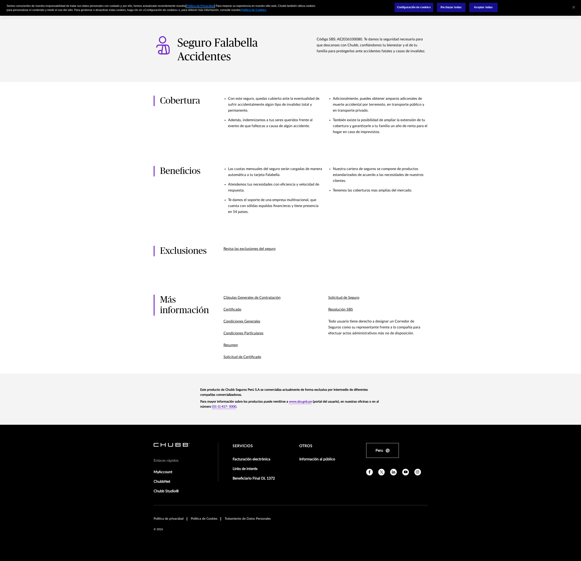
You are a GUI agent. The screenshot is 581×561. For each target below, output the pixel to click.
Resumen (230, 345)
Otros (306, 446)
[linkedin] (393, 472)
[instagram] (417, 472)
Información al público (317, 459)
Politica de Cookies (204, 518)
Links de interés (245, 469)
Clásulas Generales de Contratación (252, 297)
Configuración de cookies (414, 7)
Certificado (232, 309)
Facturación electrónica (251, 459)
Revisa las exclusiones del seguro (249, 249)
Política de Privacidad (200, 6)
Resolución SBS (340, 309)
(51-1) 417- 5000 (224, 406)
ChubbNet (162, 481)
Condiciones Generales (241, 321)
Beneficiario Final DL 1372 (254, 478)
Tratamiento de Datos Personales (248, 518)
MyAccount (163, 472)
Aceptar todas (483, 7)
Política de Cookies (253, 10)
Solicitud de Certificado (242, 357)
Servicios (243, 446)
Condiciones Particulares (243, 333)
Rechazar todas (451, 7)
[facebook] (369, 472)
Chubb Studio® (166, 491)
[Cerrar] (574, 7)
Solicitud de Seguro (343, 297)
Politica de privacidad (169, 518)
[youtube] (405, 472)
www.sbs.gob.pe (300, 401)
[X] (381, 472)
